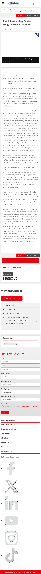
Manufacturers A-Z (8, 420)
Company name (6, 381)
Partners (4, 447)
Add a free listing (8, 425)
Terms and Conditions (25, 406)
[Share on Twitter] (8, 278)
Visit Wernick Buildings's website (17, 317)
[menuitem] (33, 3)
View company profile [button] (12, 298)
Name (3, 358)
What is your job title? (8, 396)
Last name (4, 366)
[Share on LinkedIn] (11, 278)
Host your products (8, 429)
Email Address (5, 373)
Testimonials (6, 433)
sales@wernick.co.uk (12, 313)
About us (4, 438)
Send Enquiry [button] (20, 261)
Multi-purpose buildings (10, 344)
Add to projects (33, 15)
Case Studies (10, 9)
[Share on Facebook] (4, 278)
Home (3, 9)
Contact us (5, 442)
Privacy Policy (5, 404)
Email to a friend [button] (7, 274)
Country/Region (6, 389)
